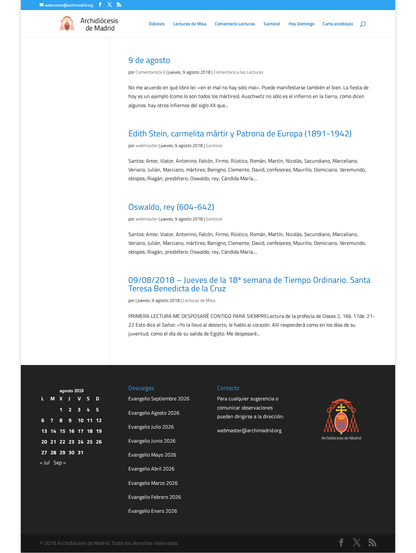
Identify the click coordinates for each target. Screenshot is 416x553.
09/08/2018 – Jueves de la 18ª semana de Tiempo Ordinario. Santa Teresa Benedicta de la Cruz (249, 284)
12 (99, 420)
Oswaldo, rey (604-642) (171, 206)
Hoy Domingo (301, 24)
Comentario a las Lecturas (238, 72)
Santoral (272, 24)
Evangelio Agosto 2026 (153, 413)
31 (81, 452)
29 (62, 452)
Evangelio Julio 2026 (151, 427)
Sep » (60, 462)
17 (81, 431)
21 (53, 442)
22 (62, 442)
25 (90, 442)
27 (44, 452)
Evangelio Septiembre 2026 (158, 398)
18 (90, 431)
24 (81, 442)
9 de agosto (149, 60)
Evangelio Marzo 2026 (153, 483)
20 (44, 442)
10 (81, 420)
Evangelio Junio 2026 (152, 441)
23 (71, 442)
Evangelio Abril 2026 (151, 468)
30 (71, 452)
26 (99, 442)
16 (71, 431)
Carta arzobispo (338, 24)
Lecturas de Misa (189, 24)
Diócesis (157, 24)
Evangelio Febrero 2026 (154, 497)
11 (90, 420)
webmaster (147, 145)
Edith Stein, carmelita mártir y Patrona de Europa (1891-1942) (240, 133)
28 (53, 452)
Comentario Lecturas (235, 24)
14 (53, 431)
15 (62, 431)
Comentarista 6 (150, 72)
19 (99, 431)
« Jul (45, 462)
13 (44, 431)
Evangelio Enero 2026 (152, 511)
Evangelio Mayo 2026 (152, 455)
